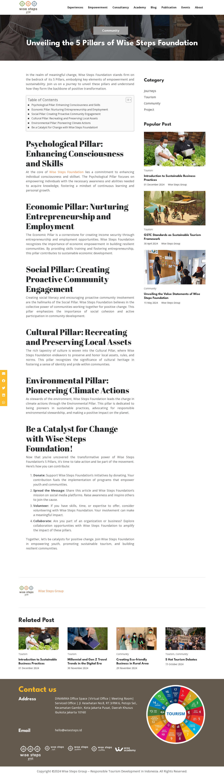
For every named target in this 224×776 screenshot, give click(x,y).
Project (149, 109)
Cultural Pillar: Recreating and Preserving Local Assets (64, 118)
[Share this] (3, 380)
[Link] (28, 7)
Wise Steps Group (177, 184)
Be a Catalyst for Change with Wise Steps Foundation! (64, 127)
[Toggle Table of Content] (127, 100)
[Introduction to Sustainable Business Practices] (174, 149)
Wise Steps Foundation (66, 172)
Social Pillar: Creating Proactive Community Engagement (66, 114)
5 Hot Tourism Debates (181, 659)
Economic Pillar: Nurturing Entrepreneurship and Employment (69, 109)
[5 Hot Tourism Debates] (185, 638)
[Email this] (3, 373)
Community (152, 103)
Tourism (150, 97)
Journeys (150, 91)
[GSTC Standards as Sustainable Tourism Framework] (174, 208)
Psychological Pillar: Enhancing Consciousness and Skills (65, 105)
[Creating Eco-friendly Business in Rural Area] (136, 638)
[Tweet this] (3, 388)
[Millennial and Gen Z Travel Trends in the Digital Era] (88, 638)
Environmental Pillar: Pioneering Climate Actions (61, 123)
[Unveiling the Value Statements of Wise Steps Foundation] (174, 267)
